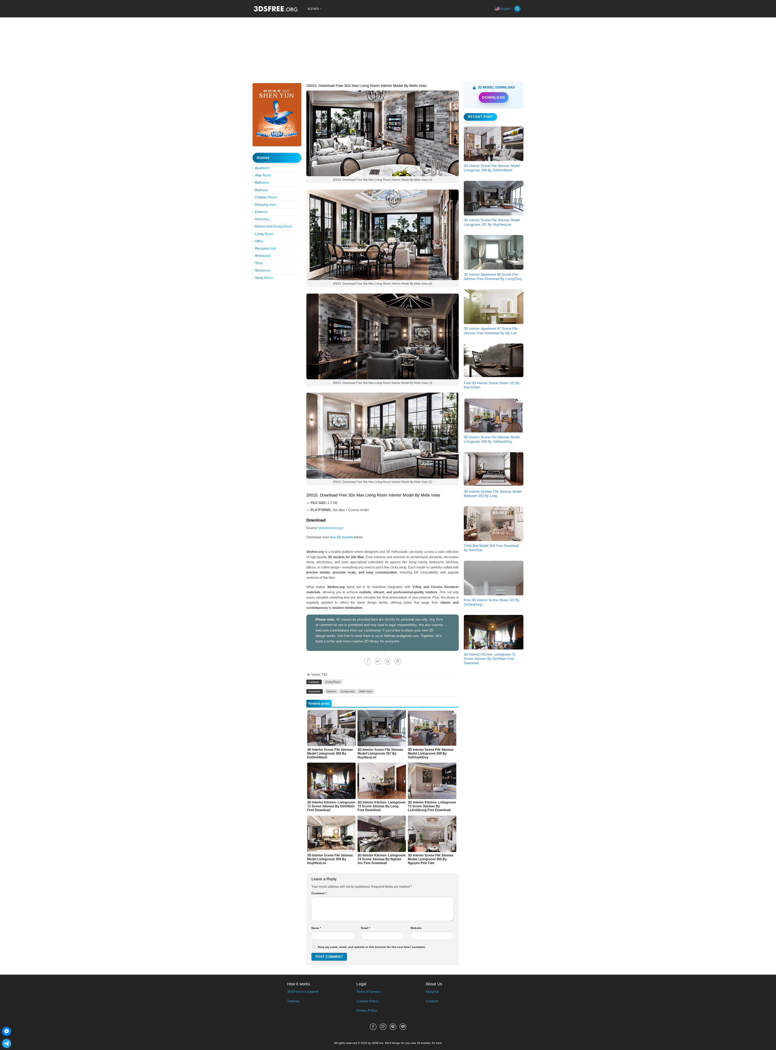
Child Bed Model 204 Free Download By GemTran (491, 548)
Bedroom (261, 190)
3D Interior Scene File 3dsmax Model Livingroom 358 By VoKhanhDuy (492, 439)
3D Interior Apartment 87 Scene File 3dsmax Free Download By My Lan (491, 331)
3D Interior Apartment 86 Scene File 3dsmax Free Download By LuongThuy (493, 277)
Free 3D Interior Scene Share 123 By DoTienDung (492, 602)
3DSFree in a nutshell (302, 991)
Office (259, 241)
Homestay (262, 219)
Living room (347, 691)
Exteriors (261, 212)
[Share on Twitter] (377, 661)
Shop (259, 263)
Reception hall (265, 248)
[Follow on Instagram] (383, 1026)
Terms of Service (368, 991)
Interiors (331, 691)
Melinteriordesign (330, 528)
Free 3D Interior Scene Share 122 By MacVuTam (492, 385)
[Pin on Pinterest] (387, 661)
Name (316, 928)
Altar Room (263, 175)
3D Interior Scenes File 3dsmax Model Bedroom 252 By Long (493, 494)
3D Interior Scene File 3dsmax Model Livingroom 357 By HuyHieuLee (492, 222)
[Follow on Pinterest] (393, 1026)
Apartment (262, 168)
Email (365, 928)
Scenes (313, 8)
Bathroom (262, 182)
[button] (517, 8)
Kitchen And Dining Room (273, 226)
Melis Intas (365, 691)
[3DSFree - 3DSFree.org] (276, 9)
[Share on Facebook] (368, 661)
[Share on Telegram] (397, 661)
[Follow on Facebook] (373, 1026)
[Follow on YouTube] (403, 1026)
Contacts (432, 1001)
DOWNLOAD (493, 97)
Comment (318, 893)
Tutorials (293, 1001)
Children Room (266, 197)
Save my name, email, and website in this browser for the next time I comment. (372, 947)
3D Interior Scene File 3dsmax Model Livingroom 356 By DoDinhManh (492, 168)
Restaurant (263, 255)
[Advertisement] (388, 47)
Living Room (264, 234)
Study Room (264, 277)
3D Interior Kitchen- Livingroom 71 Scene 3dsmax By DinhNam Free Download (490, 659)
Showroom (263, 270)
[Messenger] (6, 1031)
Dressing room (265, 204)
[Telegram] (6, 1043)
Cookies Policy (367, 1001)
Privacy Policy (366, 1010)
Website (416, 928)
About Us (432, 991)
